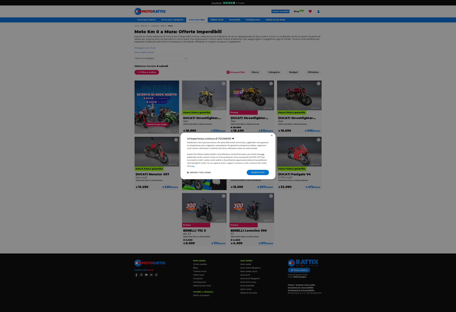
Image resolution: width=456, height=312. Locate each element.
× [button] (272, 135)
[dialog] (228, 156)
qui (193, 166)
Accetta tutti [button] (257, 172)
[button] (199, 172)
